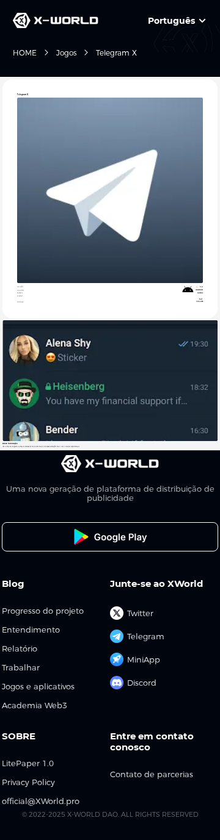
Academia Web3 (34, 705)
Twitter (140, 613)
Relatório (19, 648)
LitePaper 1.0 (28, 763)
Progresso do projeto (43, 611)
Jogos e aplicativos (38, 686)
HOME (25, 52)
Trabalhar (21, 667)
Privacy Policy (28, 782)
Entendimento (31, 629)
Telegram (145, 636)
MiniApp (143, 659)
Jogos (66, 52)
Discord (141, 682)
